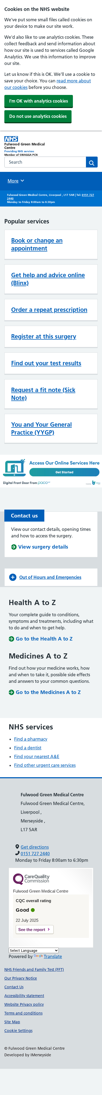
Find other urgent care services (45, 765)
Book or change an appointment (37, 244)
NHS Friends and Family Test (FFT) (34, 969)
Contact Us (13, 987)
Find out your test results (46, 363)
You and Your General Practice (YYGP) (41, 428)
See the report (31, 929)
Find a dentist (27, 747)
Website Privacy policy (24, 1004)
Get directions (35, 847)
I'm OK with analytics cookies (38, 101)
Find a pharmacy (30, 739)
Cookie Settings (18, 1030)
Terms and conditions (23, 1013)
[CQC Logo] (31, 883)
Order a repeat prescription (49, 309)
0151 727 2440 (35, 853)
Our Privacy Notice (20, 978)
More (15, 181)
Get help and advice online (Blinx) (48, 279)
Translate (53, 956)
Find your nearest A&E (36, 756)
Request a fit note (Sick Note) (43, 394)
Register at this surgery (43, 336)
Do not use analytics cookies (38, 116)
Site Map (12, 1021)
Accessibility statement (24, 995)
